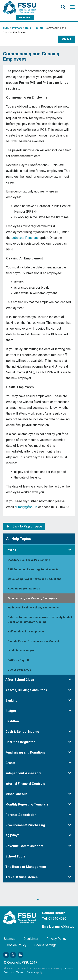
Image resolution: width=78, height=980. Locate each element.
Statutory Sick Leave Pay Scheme (29, 559)
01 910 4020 (57, 918)
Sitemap (9, 939)
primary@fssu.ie (26, 507)
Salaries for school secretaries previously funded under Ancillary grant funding (40, 619)
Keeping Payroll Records (24, 588)
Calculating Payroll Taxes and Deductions (34, 578)
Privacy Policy (56, 939)
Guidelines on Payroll (21, 650)
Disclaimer (30, 939)
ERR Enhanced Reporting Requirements (33, 569)
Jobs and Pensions (25, 238)
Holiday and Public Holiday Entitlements (33, 607)
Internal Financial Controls (25, 784)
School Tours (15, 856)
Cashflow (12, 721)
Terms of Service (25, 972)
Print (67, 39)
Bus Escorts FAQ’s (19, 669)
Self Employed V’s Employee (26, 631)
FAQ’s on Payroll (18, 660)
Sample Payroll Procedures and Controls (34, 641)
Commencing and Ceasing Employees (32, 598)
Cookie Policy (16, 945)
